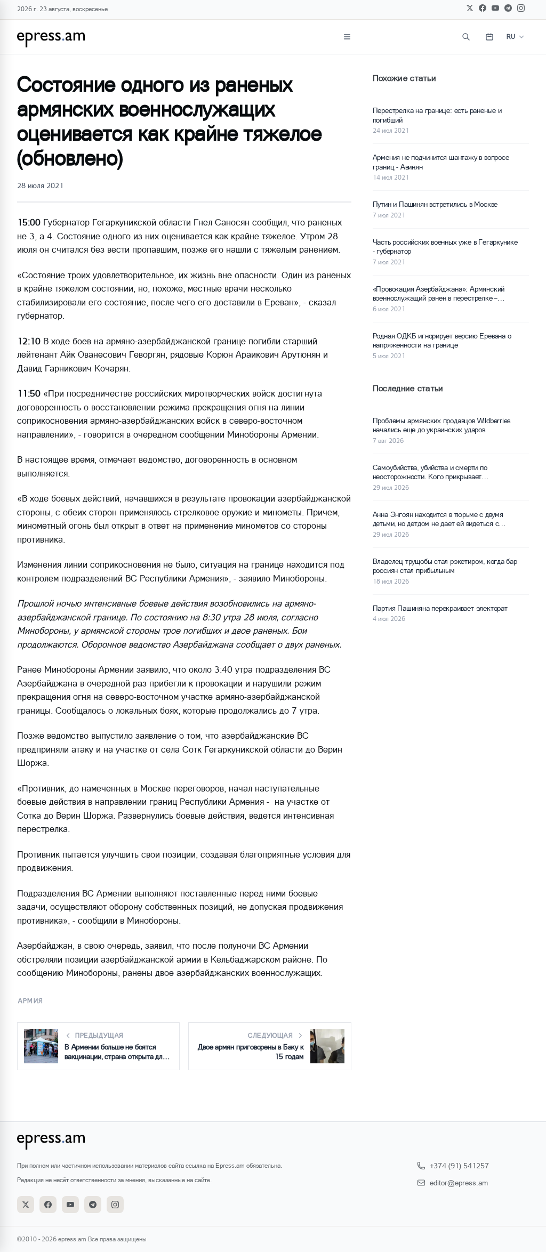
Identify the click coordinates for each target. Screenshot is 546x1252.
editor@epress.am (459, 1182)
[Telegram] (508, 8)
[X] (469, 8)
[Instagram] (521, 8)
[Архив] (489, 36)
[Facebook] (482, 8)
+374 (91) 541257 (459, 1165)
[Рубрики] (347, 36)
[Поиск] (466, 36)
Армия (30, 1001)
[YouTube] (495, 8)
